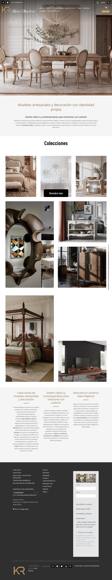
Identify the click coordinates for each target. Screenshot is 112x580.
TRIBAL (45, 492)
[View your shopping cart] (106, 8)
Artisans (16, 432)
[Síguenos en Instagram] (7, 2)
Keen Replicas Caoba (28, 419)
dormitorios (47, 436)
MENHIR (45, 489)
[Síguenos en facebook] (53, 566)
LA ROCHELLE (47, 486)
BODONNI (46, 475)
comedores (63, 433)
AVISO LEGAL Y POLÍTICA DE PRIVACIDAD (22, 476)
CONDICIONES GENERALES (21, 480)
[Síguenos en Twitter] (61, 566)
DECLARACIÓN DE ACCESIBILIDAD (24, 483)
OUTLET (45, 470)
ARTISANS (46, 473)
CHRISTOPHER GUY (49, 481)
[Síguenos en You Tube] (66, 566)
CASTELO (46, 478)
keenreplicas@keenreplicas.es (26, 495)
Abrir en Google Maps (21, 509)
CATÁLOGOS (17, 470)
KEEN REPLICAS (48, 484)
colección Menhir (81, 418)
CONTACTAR (17, 473)
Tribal (16, 446)
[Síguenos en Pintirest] (70, 566)
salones (56, 433)
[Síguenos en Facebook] (3, 2)
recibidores (56, 436)
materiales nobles (27, 125)
